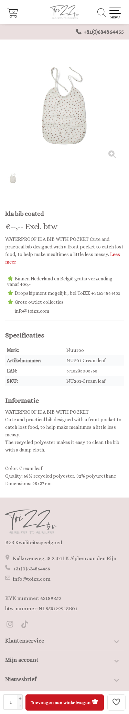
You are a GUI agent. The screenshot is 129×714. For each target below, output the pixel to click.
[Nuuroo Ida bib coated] (64, 105)
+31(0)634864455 (104, 32)
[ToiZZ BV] (64, 12)
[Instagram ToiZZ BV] (12, 625)
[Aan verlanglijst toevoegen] (116, 702)
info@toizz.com (32, 579)
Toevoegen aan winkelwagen (61, 702)
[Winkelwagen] (12, 16)
